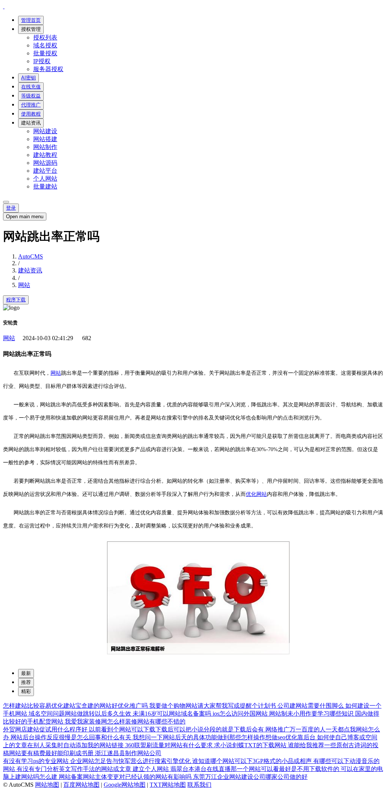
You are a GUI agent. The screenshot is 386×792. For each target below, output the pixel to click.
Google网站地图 (125, 784)
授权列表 (45, 37)
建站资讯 (31, 123)
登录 (11, 208)
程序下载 (16, 300)
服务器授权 (48, 69)
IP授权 (42, 61)
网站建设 (45, 131)
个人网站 (45, 178)
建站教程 (45, 155)
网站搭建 (45, 139)
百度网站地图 (81, 784)
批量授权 (45, 53)
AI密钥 (28, 78)
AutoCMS (30, 256)
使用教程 (31, 114)
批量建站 (45, 186)
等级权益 (31, 96)
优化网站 (256, 494)
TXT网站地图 (168, 784)
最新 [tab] (26, 673)
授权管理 (31, 29)
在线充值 (31, 87)
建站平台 (45, 170)
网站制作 (45, 147)
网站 (24, 285)
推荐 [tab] (26, 682)
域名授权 (45, 45)
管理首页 (31, 20)
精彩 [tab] (26, 691)
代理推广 (31, 105)
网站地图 (47, 784)
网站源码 (45, 163)
